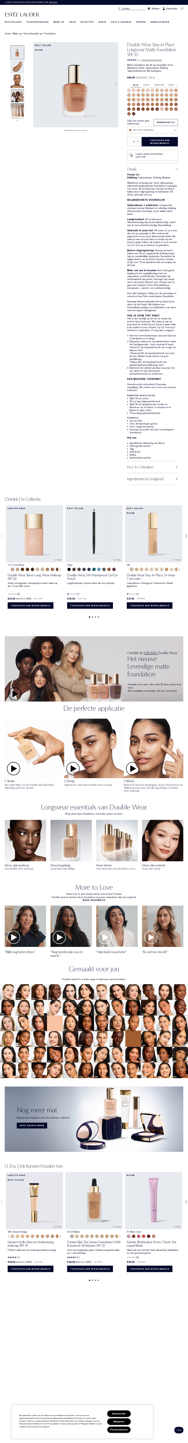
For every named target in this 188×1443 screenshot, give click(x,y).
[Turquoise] (99, 569)
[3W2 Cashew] (148, 99)
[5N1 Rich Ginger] (166, 109)
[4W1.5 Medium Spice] (166, 99)
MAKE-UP (58, 22)
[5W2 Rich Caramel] (162, 104)
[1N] (171, 569)
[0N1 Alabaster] (129, 90)
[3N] (132, 569)
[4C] (176, 569)
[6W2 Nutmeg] (133, 109)
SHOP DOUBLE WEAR (32, 1125)
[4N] (166, 569)
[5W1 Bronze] (148, 104)
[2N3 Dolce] (166, 95)
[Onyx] (69, 569)
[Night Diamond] (104, 569)
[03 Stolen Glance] (154, 1236)
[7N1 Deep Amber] (143, 109)
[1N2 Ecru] (162, 90)
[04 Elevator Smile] (149, 1236)
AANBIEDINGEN (160, 22)
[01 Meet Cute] (129, 1236)
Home (8, 33)
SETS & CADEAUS (121, 22)
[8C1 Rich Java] (133, 114)
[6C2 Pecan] (129, 114)
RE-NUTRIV (87, 22)
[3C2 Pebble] (138, 99)
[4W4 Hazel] (133, 104)
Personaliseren (119, 1429)
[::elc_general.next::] (59, 569)
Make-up (17, 33)
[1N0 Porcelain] (138, 90)
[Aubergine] (114, 569)
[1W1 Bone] (157, 90)
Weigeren (119, 1421)
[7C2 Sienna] (152, 109)
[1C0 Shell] (133, 90)
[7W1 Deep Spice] (148, 109)
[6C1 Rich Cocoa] (171, 104)
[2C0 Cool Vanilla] (171, 90)
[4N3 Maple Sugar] (176, 99)
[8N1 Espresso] (157, 109)
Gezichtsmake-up (33, 33)
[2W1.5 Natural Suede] (143, 95)
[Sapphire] (89, 569)
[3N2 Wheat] (143, 99)
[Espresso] (79, 569)
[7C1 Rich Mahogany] (138, 109)
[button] (179, 1430)
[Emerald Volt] (94, 569)
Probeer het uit (166, 122)
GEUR (72, 22)
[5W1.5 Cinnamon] (152, 104)
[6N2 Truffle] (129, 109)
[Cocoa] (74, 569)
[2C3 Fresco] (162, 95)
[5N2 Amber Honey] (157, 104)
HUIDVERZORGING (38, 22)
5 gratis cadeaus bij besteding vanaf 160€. (31, 2)
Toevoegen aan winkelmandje (160, 141)
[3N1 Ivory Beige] (176, 95)
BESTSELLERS (13, 22)
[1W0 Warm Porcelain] (143, 90)
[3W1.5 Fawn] (133, 99)
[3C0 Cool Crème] (171, 95)
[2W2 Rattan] (157, 95)
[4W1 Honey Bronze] (162, 99)
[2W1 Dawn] (138, 95)
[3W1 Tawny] (129, 99)
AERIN (102, 22)
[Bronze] (109, 569)
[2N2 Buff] (152, 95)
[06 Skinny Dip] (134, 1236)
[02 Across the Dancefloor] (139, 1236)
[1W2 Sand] (166, 90)
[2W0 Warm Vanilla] (176, 90)
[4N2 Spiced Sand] (171, 99)
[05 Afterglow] (144, 1236)
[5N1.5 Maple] (143, 104)
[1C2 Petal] (162, 109)
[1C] (161, 569)
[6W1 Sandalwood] (176, 104)
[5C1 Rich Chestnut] (138, 104)
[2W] (156, 569)
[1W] (151, 569)
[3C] (141, 569)
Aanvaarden (119, 1413)
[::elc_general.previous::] (9, 569)
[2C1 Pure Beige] (129, 95)
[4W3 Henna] (129, 104)
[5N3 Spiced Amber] (166, 104)
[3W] (137, 569)
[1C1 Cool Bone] (148, 90)
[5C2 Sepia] (171, 109)
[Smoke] (84, 569)
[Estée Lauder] (22, 14)
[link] (94, 1119)
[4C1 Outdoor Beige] (152, 99)
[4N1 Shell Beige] (157, 99)
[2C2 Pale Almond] (148, 95)
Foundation (50, 33)
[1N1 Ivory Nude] (152, 90)
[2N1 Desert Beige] (133, 95)
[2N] (146, 569)
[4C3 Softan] (52, 569)
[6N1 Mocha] (176, 109)
